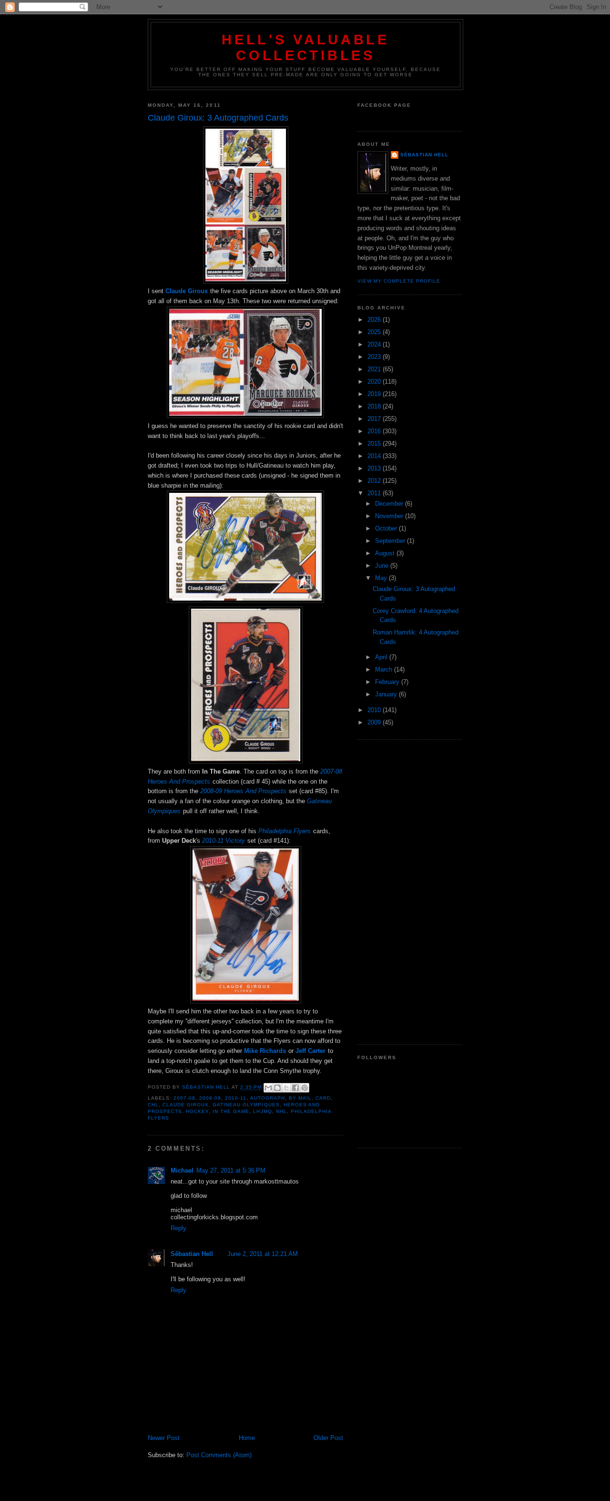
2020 (375, 381)
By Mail (300, 1098)
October (387, 528)
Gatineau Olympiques (246, 1104)
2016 (375, 431)
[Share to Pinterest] (304, 1088)
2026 (375, 319)
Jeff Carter (310, 1050)
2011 (375, 493)
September (391, 540)
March (384, 669)
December (390, 503)
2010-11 (235, 1098)
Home (247, 1437)
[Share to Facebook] (295, 1088)
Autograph (267, 1098)
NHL (281, 1111)
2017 (375, 418)
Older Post (328, 1437)
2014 (375, 455)
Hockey (197, 1111)
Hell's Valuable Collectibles (305, 47)
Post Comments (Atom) (219, 1455)
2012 (375, 480)
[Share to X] (286, 1088)
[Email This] (268, 1088)
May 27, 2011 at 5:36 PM (230, 1170)
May (382, 578)
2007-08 (184, 1098)
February (388, 681)
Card (323, 1098)
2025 (375, 332)
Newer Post (164, 1437)
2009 (375, 722)
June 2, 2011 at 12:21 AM (262, 1253)
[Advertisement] (409, 892)
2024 (375, 344)
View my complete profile (398, 281)
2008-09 (210, 1098)
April (382, 657)
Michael (182, 1170)
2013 (375, 468)
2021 (375, 369)
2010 (375, 710)
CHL (153, 1104)
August (385, 553)
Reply (178, 1228)
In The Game (231, 1111)
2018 (375, 406)
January (387, 694)
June (382, 565)
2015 (375, 443)
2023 (375, 356)
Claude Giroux (186, 1104)
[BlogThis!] (277, 1088)
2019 (375, 394)
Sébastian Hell (192, 1253)
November (390, 516)
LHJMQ (262, 1111)
